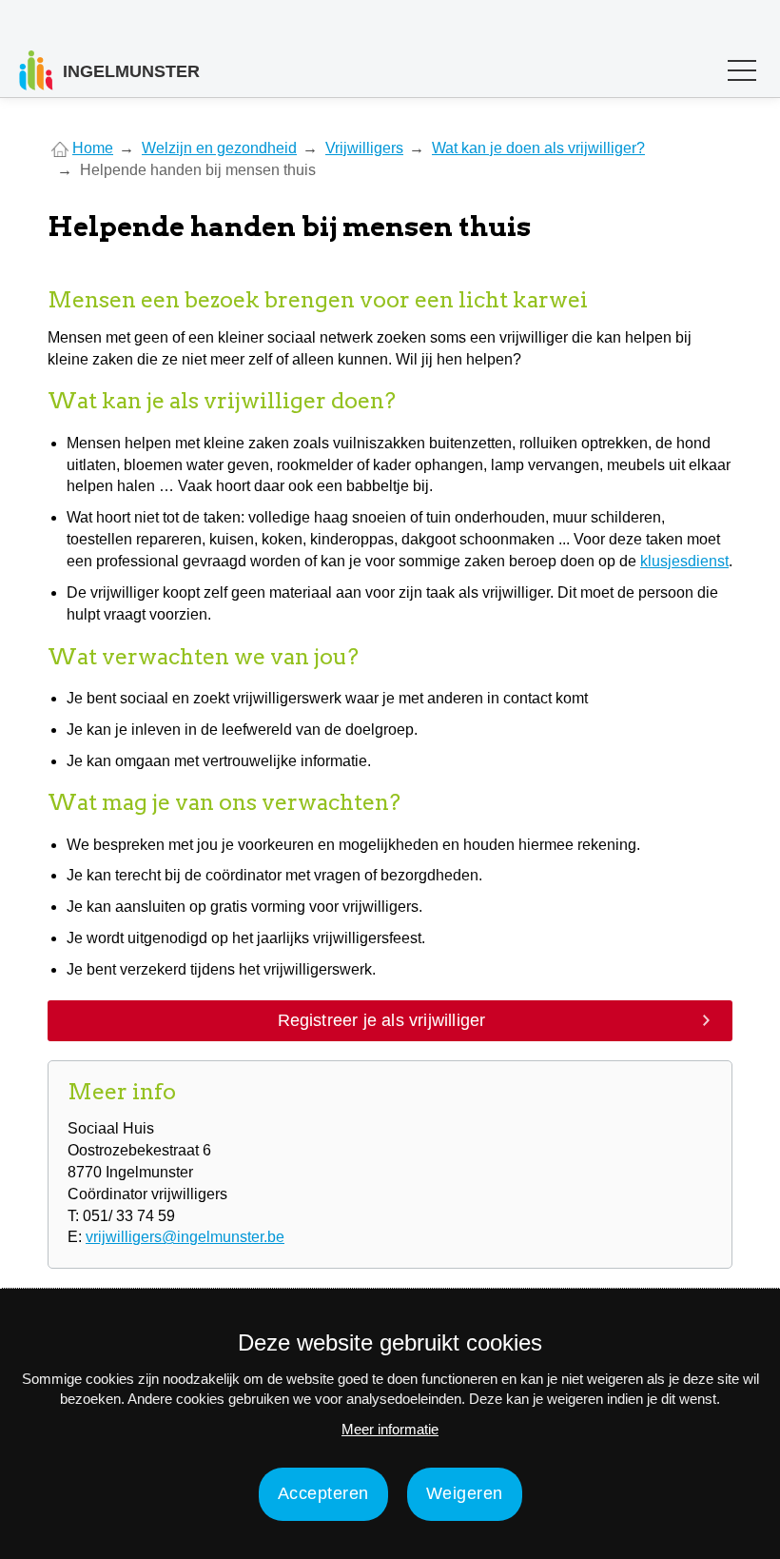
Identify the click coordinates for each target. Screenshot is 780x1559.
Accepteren (323, 1493)
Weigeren (464, 1493)
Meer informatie (390, 1429)
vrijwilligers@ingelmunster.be (185, 1237)
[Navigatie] (741, 75)
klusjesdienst (684, 561)
